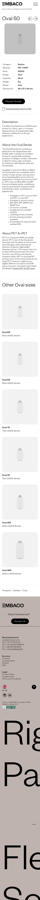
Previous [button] (30, 19)
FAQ (4, 666)
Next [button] (36, 19)
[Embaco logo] (12, 3)
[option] (20, 38)
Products (11, 9)
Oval (23, 9)
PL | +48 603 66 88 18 (11, 647)
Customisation (8, 661)
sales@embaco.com (11, 640)
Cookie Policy (8, 677)
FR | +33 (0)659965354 (12, 650)
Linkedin (10, 695)
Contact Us (19, 622)
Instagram (4, 695)
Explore (5, 663)
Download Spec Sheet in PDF (18, 109)
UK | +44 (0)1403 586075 (13, 645)
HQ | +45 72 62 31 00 (11, 643)
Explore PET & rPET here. (24, 269)
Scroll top (34, 687)
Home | (5, 9)
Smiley (20, 707)
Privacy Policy (8, 675)
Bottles (17, 9)
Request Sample (14, 102)
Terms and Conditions (11, 679)
